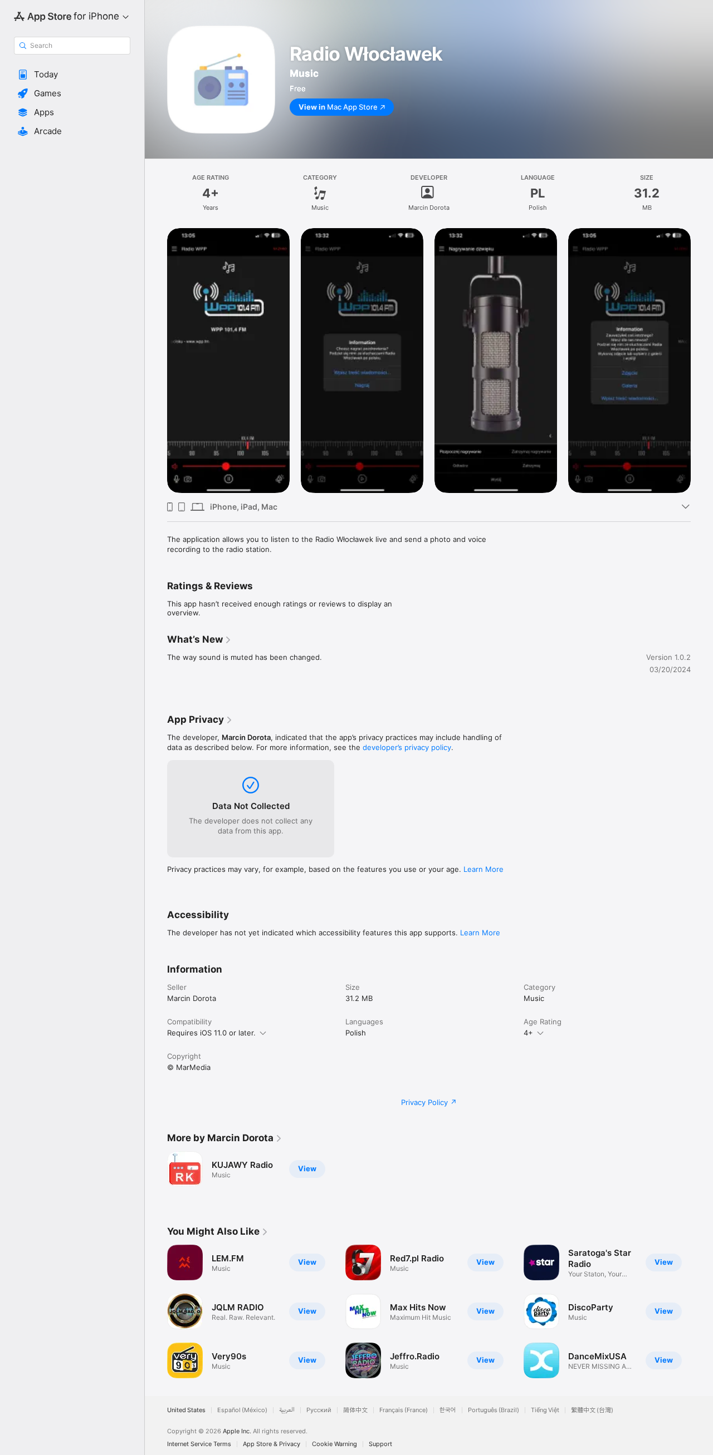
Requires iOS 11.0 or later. (211, 1032)
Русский (318, 1410)
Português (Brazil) (493, 1410)
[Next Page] (702, 360)
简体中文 (355, 1410)
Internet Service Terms (199, 1444)
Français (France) (403, 1410)
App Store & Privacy (271, 1444)
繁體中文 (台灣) (592, 1410)
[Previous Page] (156, 360)
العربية (287, 1410)
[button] (72, 74)
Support (380, 1444)
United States (186, 1410)
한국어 (447, 1410)
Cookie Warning (334, 1444)
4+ (528, 1032)
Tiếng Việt (545, 1410)
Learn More (483, 869)
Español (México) (242, 1410)
